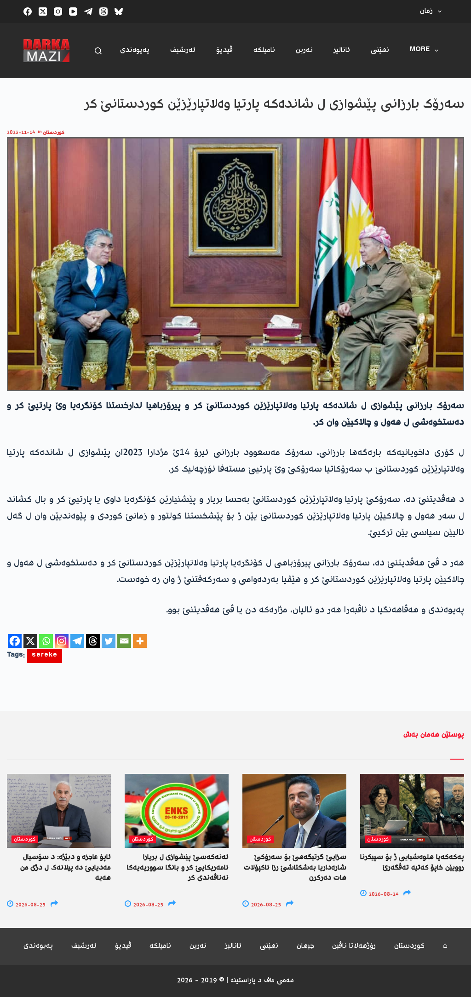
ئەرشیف (182, 50)
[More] (140, 641)
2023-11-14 (21, 133)
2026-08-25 (30, 905)
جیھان (305, 946)
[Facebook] (27, 11)
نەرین (304, 50)
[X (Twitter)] (43, 11)
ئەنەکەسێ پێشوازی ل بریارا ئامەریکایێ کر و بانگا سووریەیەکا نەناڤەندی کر (178, 867)
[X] (30, 641)
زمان (426, 11)
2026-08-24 (383, 895)
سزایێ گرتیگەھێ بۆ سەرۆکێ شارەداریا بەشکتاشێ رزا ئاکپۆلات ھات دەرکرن (295, 867)
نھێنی (380, 50)
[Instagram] (58, 11)
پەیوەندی (134, 50)
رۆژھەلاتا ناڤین (354, 946)
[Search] (98, 50)
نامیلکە (264, 50)
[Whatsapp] (46, 641)
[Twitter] (108, 641)
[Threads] (103, 11)
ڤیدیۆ (224, 50)
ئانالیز (341, 50)
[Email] (124, 641)
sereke (44, 656)
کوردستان (53, 133)
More (420, 50)
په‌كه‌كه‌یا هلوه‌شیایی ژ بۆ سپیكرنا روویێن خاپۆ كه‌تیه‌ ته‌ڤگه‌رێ (412, 862)
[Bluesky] (119, 11)
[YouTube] (73, 11)
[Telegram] (88, 11)
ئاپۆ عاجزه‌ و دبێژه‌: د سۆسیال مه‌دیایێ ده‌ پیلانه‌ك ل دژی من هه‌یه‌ (65, 867)
